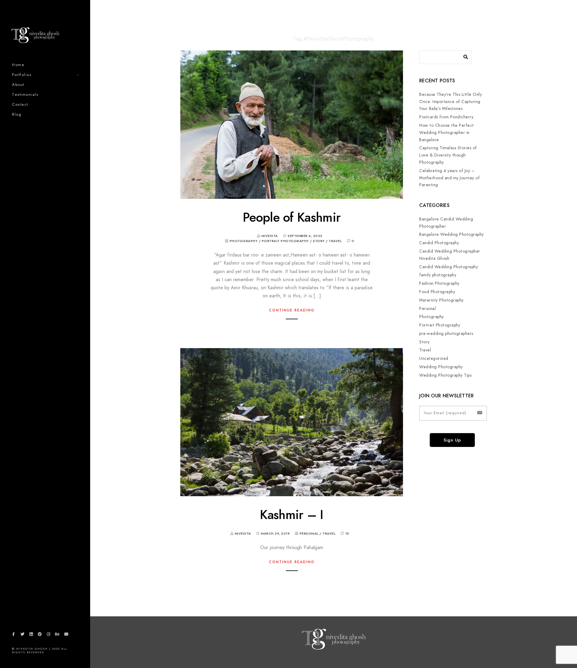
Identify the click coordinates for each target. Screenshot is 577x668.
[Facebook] (14, 635)
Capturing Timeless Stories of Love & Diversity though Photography (448, 155)
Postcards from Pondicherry (446, 117)
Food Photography (437, 292)
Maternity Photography (441, 300)
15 (347, 533)
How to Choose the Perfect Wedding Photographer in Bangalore (446, 133)
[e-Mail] (66, 635)
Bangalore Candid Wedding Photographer (446, 222)
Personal (309, 533)
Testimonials (25, 94)
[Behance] (57, 635)
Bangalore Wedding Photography (451, 234)
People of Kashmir (291, 217)
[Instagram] (49, 635)
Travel (335, 241)
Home (18, 65)
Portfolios (21, 74)
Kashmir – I (291, 515)
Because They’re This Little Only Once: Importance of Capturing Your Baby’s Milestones (450, 102)
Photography (244, 241)
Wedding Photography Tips (445, 375)
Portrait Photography (285, 241)
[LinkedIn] (31, 635)
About (18, 84)
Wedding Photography (441, 367)
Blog (16, 114)
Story (319, 241)
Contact (20, 104)
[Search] (462, 55)
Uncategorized (433, 358)
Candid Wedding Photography (448, 267)
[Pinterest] (40, 635)
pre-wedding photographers (446, 333)
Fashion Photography (439, 283)
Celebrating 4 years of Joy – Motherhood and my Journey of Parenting (449, 178)
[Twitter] (22, 635)
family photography (437, 275)
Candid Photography (439, 243)
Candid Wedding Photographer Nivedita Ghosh (449, 254)
